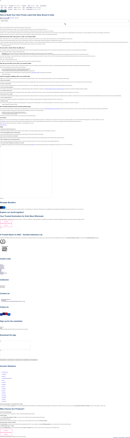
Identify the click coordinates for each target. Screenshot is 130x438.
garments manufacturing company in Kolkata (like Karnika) (54, 88)
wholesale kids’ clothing (35, 72)
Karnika (3, 121)
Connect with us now (3, 124)
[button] (128, 20)
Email (1, 327)
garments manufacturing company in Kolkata (51, 108)
